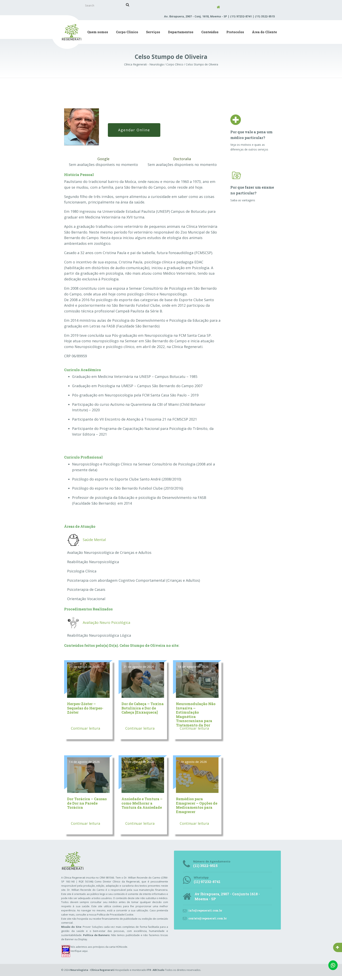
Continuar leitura (85, 728)
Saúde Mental (94, 539)
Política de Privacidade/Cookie (115, 914)
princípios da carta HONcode (110, 947)
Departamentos (180, 32)
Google (103, 158)
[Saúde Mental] (73, 539)
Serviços (153, 32)
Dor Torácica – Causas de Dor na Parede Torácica (87, 803)
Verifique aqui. (79, 951)
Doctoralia (182, 158)
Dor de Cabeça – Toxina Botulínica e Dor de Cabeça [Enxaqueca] (143, 708)
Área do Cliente (264, 32)
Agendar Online (134, 130)
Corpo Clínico (127, 32)
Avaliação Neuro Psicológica (106, 622)
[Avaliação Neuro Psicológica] (73, 622)
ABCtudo (158, 970)
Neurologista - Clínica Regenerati (92, 970)
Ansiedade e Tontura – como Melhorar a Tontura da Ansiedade (142, 803)
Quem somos (97, 32)
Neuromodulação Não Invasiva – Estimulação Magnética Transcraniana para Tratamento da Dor (196, 714)
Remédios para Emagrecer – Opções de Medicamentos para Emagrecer (196, 805)
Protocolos (235, 32)
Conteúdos (209, 32)
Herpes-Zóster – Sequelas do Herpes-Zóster (85, 708)
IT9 (149, 970)
